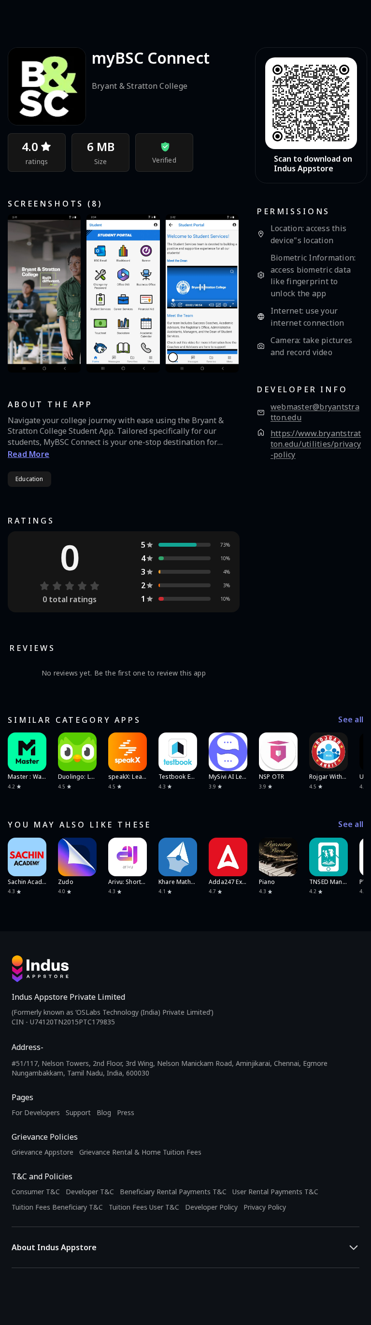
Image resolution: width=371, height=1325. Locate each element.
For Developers (36, 1112)
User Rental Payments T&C (275, 1191)
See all (350, 720)
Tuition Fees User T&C (144, 1207)
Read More (28, 454)
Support (78, 1112)
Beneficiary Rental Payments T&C (173, 1191)
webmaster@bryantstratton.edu (315, 412)
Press (125, 1112)
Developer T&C (90, 1191)
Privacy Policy (264, 1207)
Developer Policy (211, 1207)
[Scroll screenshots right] (220, 293)
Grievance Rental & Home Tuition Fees (140, 1152)
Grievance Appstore (42, 1152)
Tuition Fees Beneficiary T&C (57, 1207)
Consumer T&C (36, 1191)
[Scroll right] (349, 751)
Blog (104, 1112)
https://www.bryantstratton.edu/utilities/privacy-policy (316, 443)
